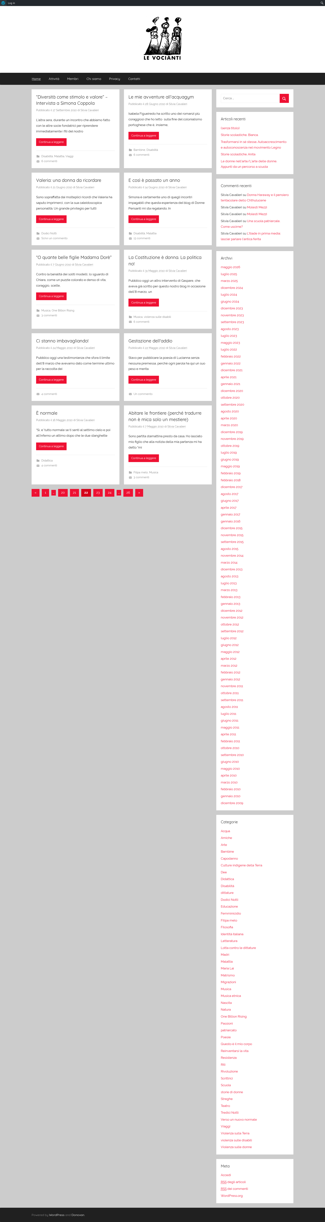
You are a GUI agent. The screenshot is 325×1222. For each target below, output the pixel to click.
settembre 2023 (232, 322)
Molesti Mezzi (257, 207)
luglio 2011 (228, 714)
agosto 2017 (229, 494)
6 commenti (49, 161)
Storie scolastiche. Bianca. (239, 135)
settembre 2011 (232, 700)
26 (128, 492)
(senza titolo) (230, 128)
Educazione (229, 906)
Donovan (77, 1215)
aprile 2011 (228, 734)
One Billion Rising (63, 310)
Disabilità (47, 156)
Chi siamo (94, 79)
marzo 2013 (229, 590)
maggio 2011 (230, 727)
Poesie (226, 1037)
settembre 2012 (232, 631)
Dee (224, 872)
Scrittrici (227, 1078)
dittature (227, 893)
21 (74, 492)
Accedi (226, 1175)
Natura (226, 1009)
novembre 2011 (232, 686)
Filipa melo (141, 472)
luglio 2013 (229, 583)
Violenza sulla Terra (235, 1133)
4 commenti (49, 394)
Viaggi (69, 156)
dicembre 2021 (231, 370)
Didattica (47, 460)
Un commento (143, 394)
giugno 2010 (230, 762)
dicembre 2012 (231, 611)
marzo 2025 (229, 281)
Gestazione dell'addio (150, 341)
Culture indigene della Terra (241, 865)
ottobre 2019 (230, 446)
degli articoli (233, 1182)
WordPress (57, 1215)
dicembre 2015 (231, 528)
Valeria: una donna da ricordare (68, 180)
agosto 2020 (230, 411)
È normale (46, 413)
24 (109, 492)
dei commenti (234, 1189)
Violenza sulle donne (236, 1147)
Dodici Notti (49, 233)
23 (98, 492)
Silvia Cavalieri (89, 110)
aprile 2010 (229, 775)
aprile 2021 (228, 377)
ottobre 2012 (230, 624)
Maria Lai (227, 968)
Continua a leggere (51, 142)
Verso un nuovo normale (239, 1119)
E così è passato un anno (154, 180)
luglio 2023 (229, 336)
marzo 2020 (229, 425)
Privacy (114, 79)
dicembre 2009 (232, 803)
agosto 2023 (230, 329)
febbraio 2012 (230, 672)
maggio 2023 (230, 343)
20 (63, 492)
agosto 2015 (229, 549)
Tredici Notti (230, 1112)
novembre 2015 (232, 535)
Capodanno (229, 858)
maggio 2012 (230, 652)
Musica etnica (231, 996)
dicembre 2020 (232, 391)
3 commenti (49, 315)
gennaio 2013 (230, 604)
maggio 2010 (230, 768)
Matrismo (228, 975)
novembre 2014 (232, 555)
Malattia (59, 156)
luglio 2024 (229, 294)
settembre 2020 (232, 404)
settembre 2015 (232, 542)
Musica (45, 310)
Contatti (134, 79)
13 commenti (142, 238)
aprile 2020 (229, 418)
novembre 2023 (232, 315)
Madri (225, 954)
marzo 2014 (229, 562)
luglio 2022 (229, 349)
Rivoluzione (229, 1071)
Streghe (227, 1099)
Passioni (227, 1023)
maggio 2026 (230, 267)
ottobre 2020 (230, 397)
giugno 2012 (230, 645)
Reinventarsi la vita (234, 1051)
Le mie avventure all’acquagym (161, 97)
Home (36, 79)
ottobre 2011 (230, 693)
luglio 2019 (229, 452)
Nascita (226, 1003)
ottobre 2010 (230, 748)
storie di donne (232, 1092)
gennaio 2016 (230, 521)
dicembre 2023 (232, 308)
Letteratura (229, 941)
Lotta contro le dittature (238, 948)
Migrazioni (228, 982)
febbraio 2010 (231, 789)
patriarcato (229, 1030)
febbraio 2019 (231, 473)
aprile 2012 (228, 658)
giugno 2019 (230, 459)
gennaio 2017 (230, 514)
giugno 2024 (230, 301)
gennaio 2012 (230, 679)
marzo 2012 (229, 665)
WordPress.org (232, 1196)
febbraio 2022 (231, 356)
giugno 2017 (230, 500)
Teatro (225, 1106)
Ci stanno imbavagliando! (62, 341)
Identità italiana (232, 934)
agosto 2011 (229, 707)
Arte (224, 845)
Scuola (226, 1085)
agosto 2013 (229, 576)
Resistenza (229, 1058)
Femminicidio (231, 913)
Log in (11, 3)
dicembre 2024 (232, 288)
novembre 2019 (232, 439)
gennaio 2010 (230, 796)
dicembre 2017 (231, 487)
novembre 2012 (232, 617)
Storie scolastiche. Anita (238, 154)
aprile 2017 (228, 507)
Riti (223, 1064)
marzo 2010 (229, 782)
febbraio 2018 (231, 480)
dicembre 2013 (231, 569)
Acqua (225, 831)
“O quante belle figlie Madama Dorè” (74, 257)
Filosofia (227, 927)
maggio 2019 (230, 466)
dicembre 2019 (232, 432)
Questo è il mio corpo (236, 1044)
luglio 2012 (229, 638)
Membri (72, 79)
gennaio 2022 (231, 363)
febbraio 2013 (230, 597)
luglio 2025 (229, 274)
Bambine (139, 150)
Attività (54, 79)
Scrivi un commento (54, 238)
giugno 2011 (229, 720)
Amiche (226, 838)
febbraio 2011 (230, 741)
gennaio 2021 (230, 384)
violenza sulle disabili (157, 317)
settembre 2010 (232, 755)
